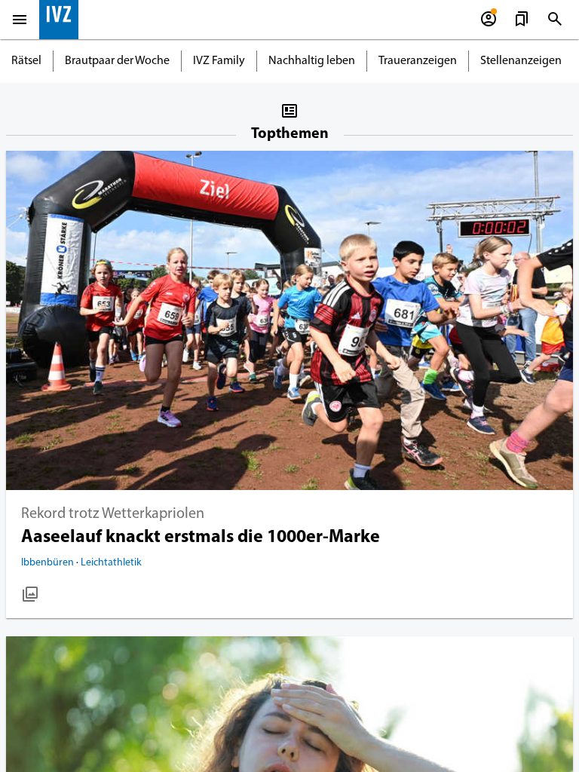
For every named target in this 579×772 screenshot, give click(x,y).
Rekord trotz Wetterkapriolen (112, 514)
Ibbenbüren (48, 562)
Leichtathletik (111, 562)
